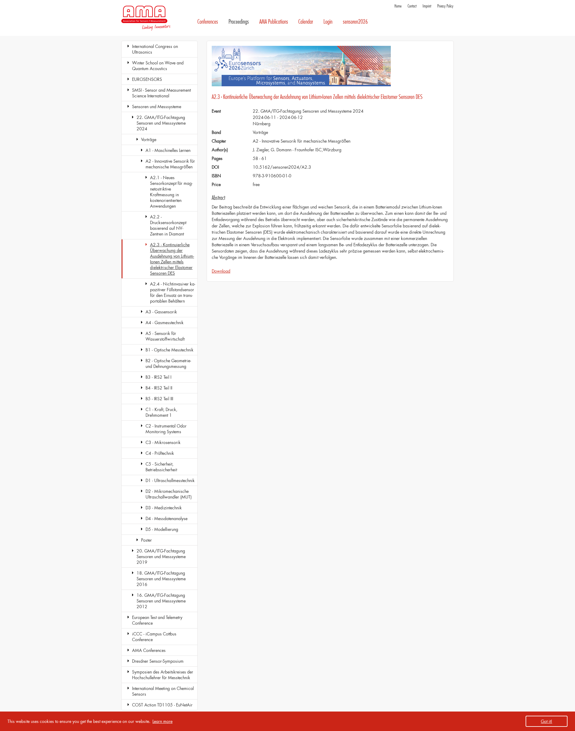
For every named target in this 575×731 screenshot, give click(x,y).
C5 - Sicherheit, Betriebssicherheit (161, 466)
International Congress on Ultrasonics (155, 49)
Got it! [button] (546, 721)
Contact (412, 6)
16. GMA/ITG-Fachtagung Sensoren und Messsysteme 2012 (161, 600)
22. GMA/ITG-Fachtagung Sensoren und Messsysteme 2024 (161, 123)
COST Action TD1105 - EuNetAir (162, 705)
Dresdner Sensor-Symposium (158, 661)
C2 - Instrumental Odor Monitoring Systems (166, 428)
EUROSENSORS (147, 79)
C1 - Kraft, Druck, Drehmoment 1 (161, 412)
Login (327, 21)
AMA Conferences (149, 650)
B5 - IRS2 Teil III (159, 398)
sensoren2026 (355, 21)
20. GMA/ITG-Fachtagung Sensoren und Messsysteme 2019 (161, 556)
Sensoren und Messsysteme (156, 106)
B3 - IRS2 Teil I (158, 377)
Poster (146, 540)
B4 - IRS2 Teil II (159, 388)
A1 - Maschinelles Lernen (168, 150)
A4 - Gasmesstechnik (165, 322)
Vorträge (148, 139)
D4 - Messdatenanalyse (166, 518)
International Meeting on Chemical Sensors (163, 691)
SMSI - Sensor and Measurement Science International (161, 93)
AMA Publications (273, 21)
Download (221, 271)
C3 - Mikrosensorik (163, 442)
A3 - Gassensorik (161, 312)
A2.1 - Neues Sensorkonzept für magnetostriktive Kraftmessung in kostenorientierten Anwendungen (171, 192)
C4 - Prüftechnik (160, 453)
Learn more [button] (162, 721)
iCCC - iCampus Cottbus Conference (154, 636)
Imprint (427, 6)
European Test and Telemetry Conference (157, 620)
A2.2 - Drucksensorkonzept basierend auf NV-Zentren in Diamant (168, 225)
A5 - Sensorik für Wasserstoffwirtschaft (165, 336)
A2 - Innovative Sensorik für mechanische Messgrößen (170, 164)
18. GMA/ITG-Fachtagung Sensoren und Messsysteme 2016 (161, 578)
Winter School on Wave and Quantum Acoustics (158, 65)
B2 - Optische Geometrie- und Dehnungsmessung (168, 363)
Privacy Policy (445, 6)
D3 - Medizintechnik (164, 508)
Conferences (207, 21)
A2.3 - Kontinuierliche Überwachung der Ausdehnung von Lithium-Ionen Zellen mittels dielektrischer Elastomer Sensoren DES (172, 259)
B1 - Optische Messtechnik (169, 350)
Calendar (305, 21)
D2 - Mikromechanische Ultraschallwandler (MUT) (169, 494)
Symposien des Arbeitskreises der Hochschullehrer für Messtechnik (162, 674)
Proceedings (239, 21)
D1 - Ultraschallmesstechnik (170, 480)
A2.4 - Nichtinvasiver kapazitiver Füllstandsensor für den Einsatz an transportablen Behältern (172, 292)
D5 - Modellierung (162, 529)
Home (398, 6)
